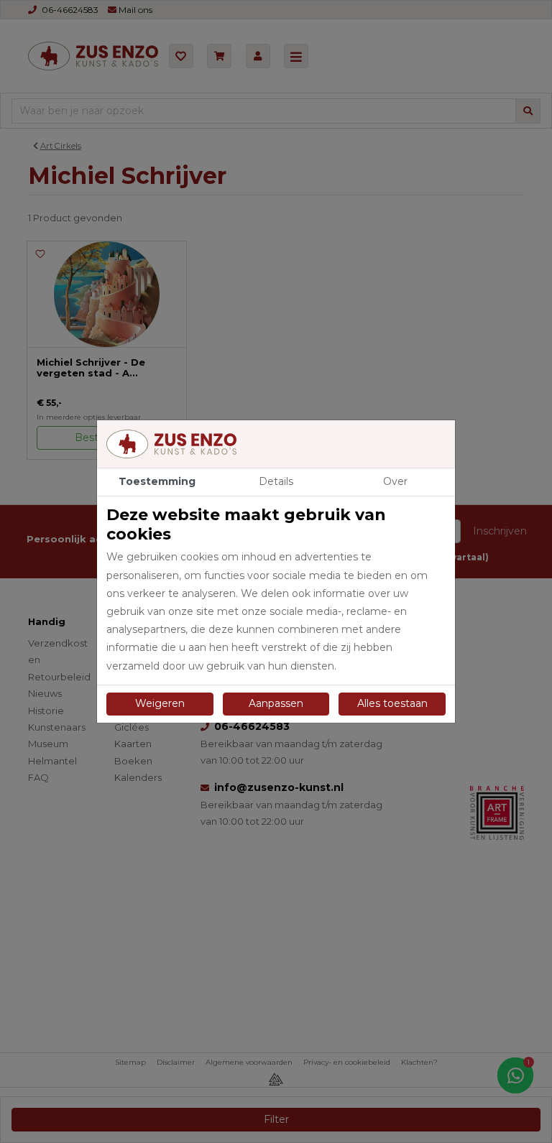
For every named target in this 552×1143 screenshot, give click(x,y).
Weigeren (160, 703)
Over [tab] (395, 481)
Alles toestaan (392, 703)
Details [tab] (276, 481)
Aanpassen (276, 703)
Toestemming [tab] (157, 481)
